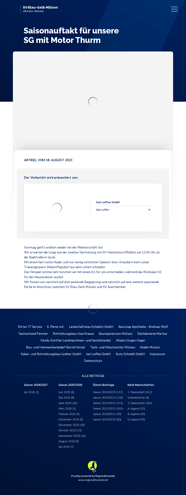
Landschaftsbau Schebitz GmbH (91, 327)
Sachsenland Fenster (33, 334)
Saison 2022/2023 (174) (108, 403)
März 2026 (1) (67, 408)
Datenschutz (93, 361)
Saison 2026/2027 (36, 385)
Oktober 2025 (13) (70, 430)
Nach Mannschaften (141, 385)
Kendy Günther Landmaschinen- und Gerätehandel (76, 340)
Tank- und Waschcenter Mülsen (112, 347)
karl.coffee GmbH (98, 354)
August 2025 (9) (68, 441)
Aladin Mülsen (150, 347)
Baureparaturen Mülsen (115, 334)
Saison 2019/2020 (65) (107, 419)
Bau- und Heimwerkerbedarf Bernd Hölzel (55, 347)
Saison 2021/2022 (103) (108, 408)
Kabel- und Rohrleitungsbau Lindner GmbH (51, 354)
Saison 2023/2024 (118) (108, 397)
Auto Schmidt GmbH (130, 354)
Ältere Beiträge (103, 385)
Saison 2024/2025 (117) (108, 392)
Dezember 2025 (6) (70, 419)
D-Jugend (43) (136, 419)
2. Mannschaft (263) (140, 403)
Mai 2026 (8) (66, 397)
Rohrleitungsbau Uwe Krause (73, 334)
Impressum (157, 354)
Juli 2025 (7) (66, 447)
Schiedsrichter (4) (138, 397)
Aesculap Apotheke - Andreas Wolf (143, 327)
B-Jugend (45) (136, 414)
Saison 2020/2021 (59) (107, 414)
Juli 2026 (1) (31, 392)
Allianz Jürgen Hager (130, 340)
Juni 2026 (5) (66, 392)
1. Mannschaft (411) (140, 392)
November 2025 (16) (71, 425)
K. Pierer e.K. (55, 327)
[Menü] (174, 9)
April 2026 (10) (67, 403)
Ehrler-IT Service (30, 327)
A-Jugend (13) (136, 408)
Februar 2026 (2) (69, 414)
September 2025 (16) (72, 436)
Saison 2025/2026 (70, 385)
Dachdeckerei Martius (152, 334)
